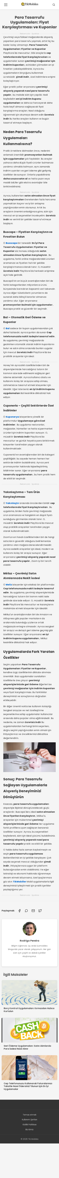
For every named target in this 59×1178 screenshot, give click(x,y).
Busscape (12, 243)
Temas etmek (29, 1114)
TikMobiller (20, 881)
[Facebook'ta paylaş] (19, 910)
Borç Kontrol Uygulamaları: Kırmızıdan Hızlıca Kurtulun (29, 1010)
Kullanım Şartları (29, 1119)
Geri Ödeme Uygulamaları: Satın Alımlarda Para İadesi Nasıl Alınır (27, 1047)
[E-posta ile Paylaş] (33, 910)
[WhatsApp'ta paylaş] (26, 910)
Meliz (9, 584)
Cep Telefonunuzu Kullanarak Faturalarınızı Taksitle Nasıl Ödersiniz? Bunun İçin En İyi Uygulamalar (28, 1086)
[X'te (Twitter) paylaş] (40, 910)
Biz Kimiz (29, 1129)
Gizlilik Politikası (29, 1124)
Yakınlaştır (13, 503)
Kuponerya (12, 416)
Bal (8, 328)
